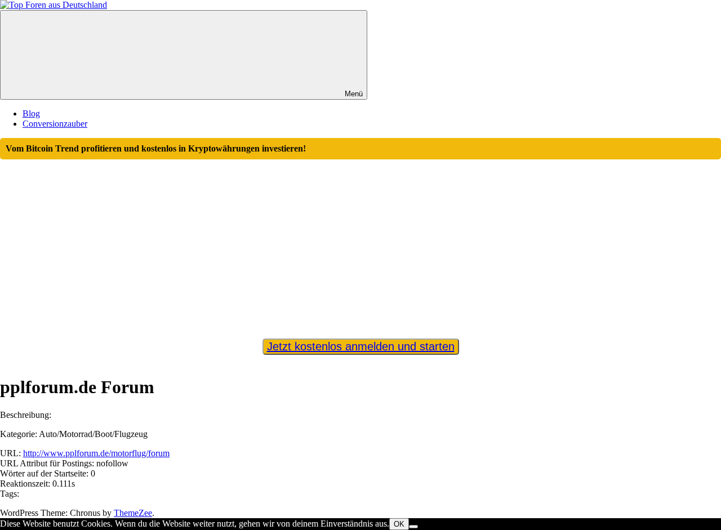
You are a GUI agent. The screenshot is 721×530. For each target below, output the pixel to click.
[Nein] (413, 526)
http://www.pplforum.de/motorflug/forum (96, 453)
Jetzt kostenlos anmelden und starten (361, 346)
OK (399, 524)
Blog (31, 113)
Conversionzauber (55, 123)
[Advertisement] (360, 244)
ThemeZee (133, 513)
